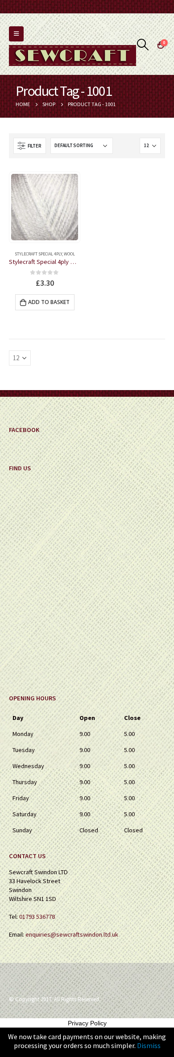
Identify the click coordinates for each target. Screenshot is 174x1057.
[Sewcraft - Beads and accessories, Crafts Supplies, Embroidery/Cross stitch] (72, 55)
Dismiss (149, 1045)
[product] (44, 207)
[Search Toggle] (143, 44)
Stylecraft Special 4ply (38, 254)
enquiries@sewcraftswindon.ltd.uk (71, 934)
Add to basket (49, 302)
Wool (69, 254)
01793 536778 (37, 917)
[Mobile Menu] (16, 33)
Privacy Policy (87, 1023)
